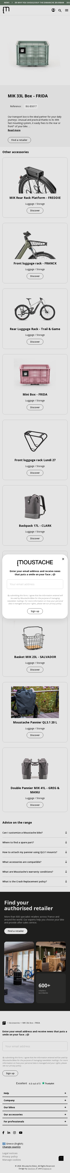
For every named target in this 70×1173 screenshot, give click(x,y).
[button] (63, 559)
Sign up (35, 611)
